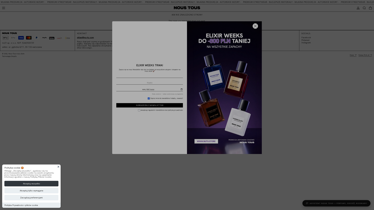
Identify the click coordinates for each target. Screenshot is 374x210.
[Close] (58, 166)
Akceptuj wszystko (31, 183)
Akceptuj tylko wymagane (31, 190)
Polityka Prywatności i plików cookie (21, 205)
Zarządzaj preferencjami (31, 197)
